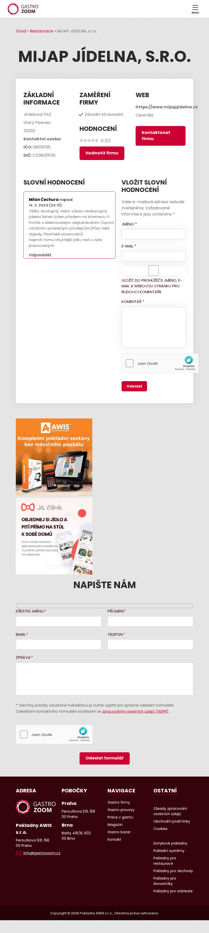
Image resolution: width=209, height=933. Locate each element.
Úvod (21, 31)
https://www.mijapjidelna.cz (167, 107)
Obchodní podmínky (171, 821)
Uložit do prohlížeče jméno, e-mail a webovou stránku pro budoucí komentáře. (152, 286)
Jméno (129, 224)
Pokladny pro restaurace (164, 861)
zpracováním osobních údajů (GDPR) (135, 711)
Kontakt (114, 839)
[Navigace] (195, 9)
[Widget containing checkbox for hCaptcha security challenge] (160, 363)
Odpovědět (40, 255)
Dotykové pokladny (170, 843)
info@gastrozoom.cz (41, 853)
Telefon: (115, 634)
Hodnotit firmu (102, 153)
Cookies (160, 828)
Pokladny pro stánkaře (173, 891)
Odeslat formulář (105, 758)
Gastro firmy (119, 802)
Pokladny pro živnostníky (164, 881)
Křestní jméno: (30, 611)
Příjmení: (116, 611)
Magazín (115, 824)
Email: (21, 634)
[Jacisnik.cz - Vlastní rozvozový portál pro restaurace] (104, 536)
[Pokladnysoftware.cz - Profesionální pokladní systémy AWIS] (104, 456)
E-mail (129, 246)
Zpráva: (23, 657)
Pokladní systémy (169, 850)
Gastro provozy (121, 809)
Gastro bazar (119, 832)
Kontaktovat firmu (156, 136)
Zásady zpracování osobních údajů (170, 811)
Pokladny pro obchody (173, 870)
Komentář (133, 301)
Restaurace (41, 31)
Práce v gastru (120, 817)
